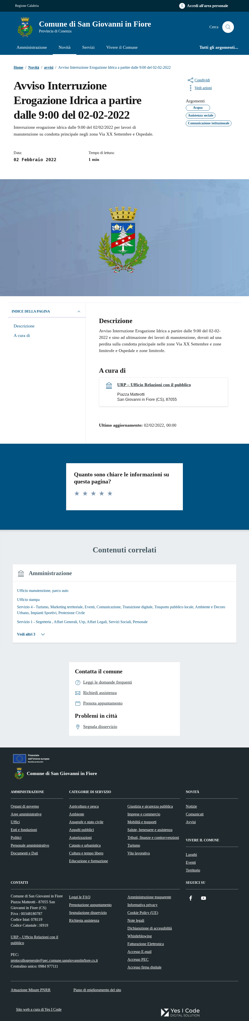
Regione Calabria (27, 6)
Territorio (193, 870)
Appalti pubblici (81, 830)
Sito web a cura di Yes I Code (39, 1009)
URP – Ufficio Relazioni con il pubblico (154, 384)
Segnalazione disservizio (88, 913)
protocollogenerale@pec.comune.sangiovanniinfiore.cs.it (54, 960)
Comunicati (195, 814)
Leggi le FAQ (79, 897)
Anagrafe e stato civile (86, 822)
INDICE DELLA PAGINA (31, 311)
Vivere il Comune (122, 47)
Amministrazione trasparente (149, 897)
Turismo (133, 845)
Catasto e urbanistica (85, 845)
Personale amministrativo (30, 845)
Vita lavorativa (138, 853)
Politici (16, 837)
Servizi (88, 47)
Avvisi (191, 822)
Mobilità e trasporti (141, 822)
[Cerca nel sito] (228, 27)
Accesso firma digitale (144, 967)
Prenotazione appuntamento (90, 905)
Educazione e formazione (88, 861)
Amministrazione (32, 47)
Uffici (15, 822)
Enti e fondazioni (24, 830)
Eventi (191, 862)
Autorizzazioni (80, 837)
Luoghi (191, 855)
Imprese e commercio (143, 814)
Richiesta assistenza (84, 920)
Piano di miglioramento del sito (97, 990)
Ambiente (76, 814)
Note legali (135, 920)
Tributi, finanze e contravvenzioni (153, 837)
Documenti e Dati (24, 853)
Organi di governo (25, 806)
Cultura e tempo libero (86, 853)
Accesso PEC (138, 959)
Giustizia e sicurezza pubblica (150, 806)
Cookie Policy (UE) (142, 913)
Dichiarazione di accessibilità (149, 928)
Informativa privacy (142, 905)
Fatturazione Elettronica (145, 944)
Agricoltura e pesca (84, 806)
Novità (65, 47)
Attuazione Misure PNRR (31, 990)
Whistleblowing (139, 936)
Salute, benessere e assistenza (149, 830)
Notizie (191, 806)
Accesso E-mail (139, 952)
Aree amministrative (26, 814)
